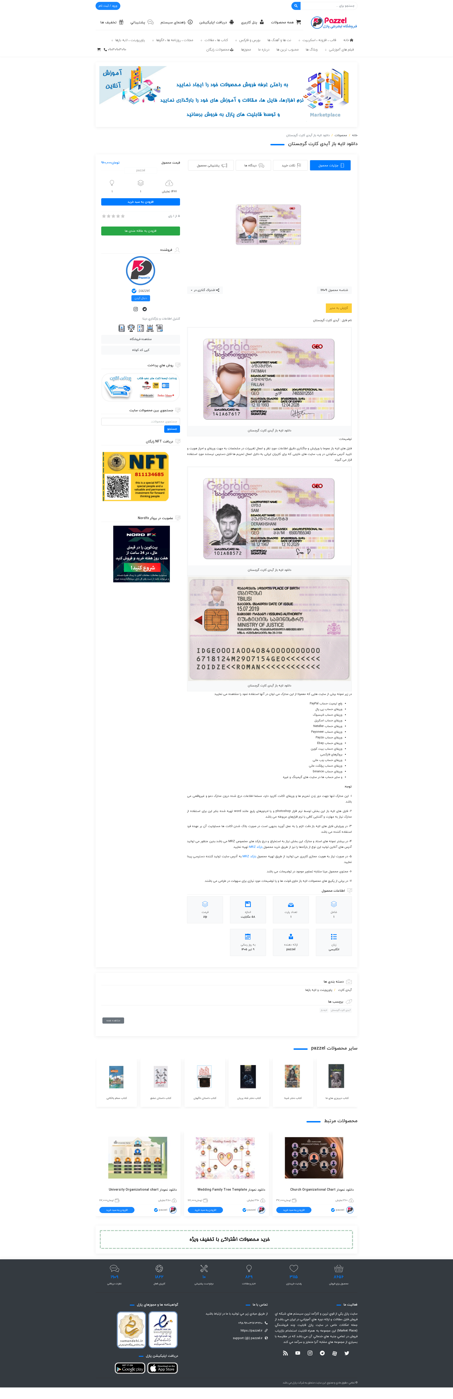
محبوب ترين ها (288, 49)
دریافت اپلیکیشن (213, 22)
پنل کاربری (249, 22)
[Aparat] (334, 1353)
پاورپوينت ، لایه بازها (130, 40)
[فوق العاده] (122, 216)
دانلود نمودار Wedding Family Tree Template (231, 1190)
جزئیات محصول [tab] (328, 166)
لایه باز (324, 1010)
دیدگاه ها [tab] (250, 166)
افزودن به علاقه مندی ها (140, 231)
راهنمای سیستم (173, 22)
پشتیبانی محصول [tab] (208, 166)
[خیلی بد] (103, 216)
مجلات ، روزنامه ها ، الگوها (174, 40)
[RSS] (285, 1354)
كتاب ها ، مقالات (216, 40)
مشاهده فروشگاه (141, 339)
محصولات (341, 135)
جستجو (172, 429)
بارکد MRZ (256, 847)
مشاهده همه (113, 1020)
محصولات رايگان (217, 49)
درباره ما (263, 49)
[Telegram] (145, 309)
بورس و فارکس (249, 40)
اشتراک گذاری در (204, 290)
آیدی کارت (345, 990)
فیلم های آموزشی (341, 49)
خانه (346, 40)
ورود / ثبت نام (108, 6)
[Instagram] (136, 309)
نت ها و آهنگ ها (279, 40)
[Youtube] (298, 1354)
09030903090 (117, 49)
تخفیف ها (108, 22)
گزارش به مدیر (339, 308)
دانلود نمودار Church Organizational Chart (322, 1190)
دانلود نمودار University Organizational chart (143, 1190)
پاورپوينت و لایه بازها (318, 990)
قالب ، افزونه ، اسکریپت (319, 40)
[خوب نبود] (108, 216)
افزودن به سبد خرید (141, 202)
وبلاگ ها (312, 49)
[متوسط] (113, 216)
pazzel (144, 291)
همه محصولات (282, 22)
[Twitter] (347, 1354)
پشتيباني (137, 22)
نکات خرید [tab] (288, 166)
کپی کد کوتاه (140, 350)
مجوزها (246, 49)
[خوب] (117, 216)
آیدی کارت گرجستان (341, 1010)
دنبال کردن (140, 298)
